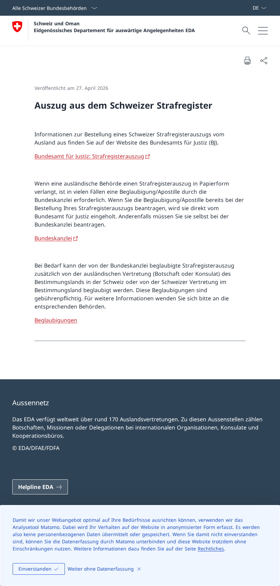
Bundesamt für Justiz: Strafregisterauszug (89, 156)
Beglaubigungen (55, 320)
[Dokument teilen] (263, 60)
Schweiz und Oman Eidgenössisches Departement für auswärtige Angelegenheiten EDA (114, 26)
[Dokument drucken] (247, 60)
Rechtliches (211, 548)
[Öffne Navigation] (263, 30)
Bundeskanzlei (53, 238)
